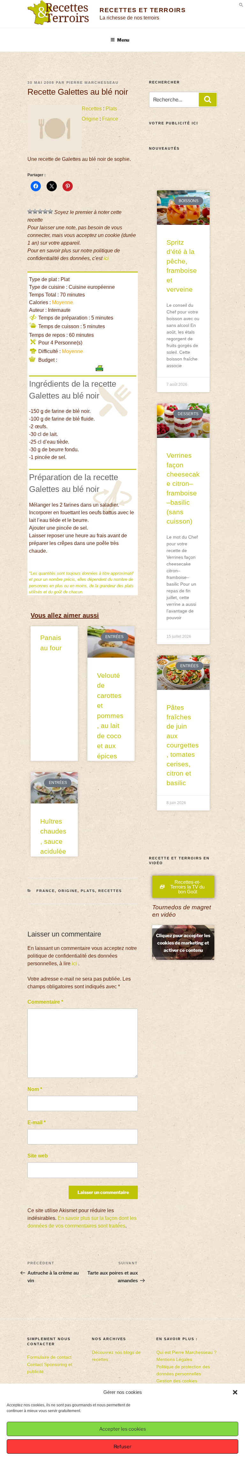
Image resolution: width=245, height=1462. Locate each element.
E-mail (36, 1122)
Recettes (92, 108)
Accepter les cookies (122, 1429)
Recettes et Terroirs (143, 10)
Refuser (122, 1447)
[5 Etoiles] (50, 211)
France (110, 119)
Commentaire (45, 1002)
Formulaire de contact (49, 1357)
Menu (123, 40)
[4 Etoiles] (45, 211)
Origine (90, 119)
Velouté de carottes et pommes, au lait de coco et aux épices (110, 716)
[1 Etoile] (30, 211)
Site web (37, 1155)
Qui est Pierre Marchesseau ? (186, 1352)
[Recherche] (208, 99)
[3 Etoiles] (40, 211)
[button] (235, 1392)
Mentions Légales (174, 1359)
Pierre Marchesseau (92, 82)
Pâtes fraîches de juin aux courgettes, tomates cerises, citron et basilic (183, 745)
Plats (111, 108)
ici (106, 258)
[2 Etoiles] (35, 211)
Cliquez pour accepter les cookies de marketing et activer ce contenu (183, 942)
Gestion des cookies (176, 1380)
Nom (34, 1089)
